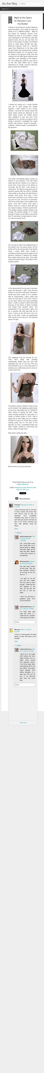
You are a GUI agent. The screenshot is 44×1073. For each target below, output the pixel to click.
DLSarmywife (24, 561)
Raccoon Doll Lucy (23, 489)
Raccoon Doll (31, 487)
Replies (19, 533)
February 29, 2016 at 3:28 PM (27, 562)
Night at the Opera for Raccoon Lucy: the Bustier (23, 20)
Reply (16, 529)
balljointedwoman (23, 484)
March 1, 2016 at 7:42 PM (27, 650)
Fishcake (17, 505)
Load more (23, 723)
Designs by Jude (20, 487)
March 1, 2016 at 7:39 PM (27, 608)
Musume (17, 629)
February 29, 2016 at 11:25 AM (27, 538)
